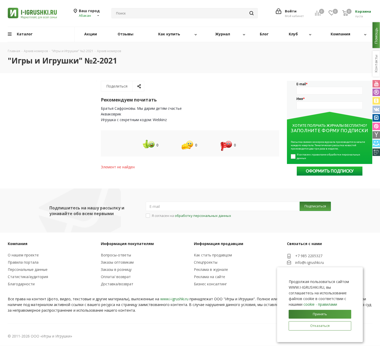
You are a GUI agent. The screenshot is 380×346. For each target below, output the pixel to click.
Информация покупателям (127, 243)
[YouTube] (376, 84)
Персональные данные (28, 269)
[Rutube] (376, 92)
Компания (17, 243)
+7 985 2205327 (308, 255)
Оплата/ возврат (116, 276)
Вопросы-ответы (116, 255)
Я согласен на (191, 215)
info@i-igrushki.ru (309, 262)
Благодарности (21, 283)
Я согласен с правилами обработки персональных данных (329, 156)
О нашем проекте (23, 255)
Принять (320, 314)
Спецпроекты (205, 262)
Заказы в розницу (116, 269)
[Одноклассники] (376, 101)
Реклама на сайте (209, 276)
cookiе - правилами (320, 304)
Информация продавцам (218, 243)
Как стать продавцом (213, 255)
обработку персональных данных (203, 215)
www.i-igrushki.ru (174, 298)
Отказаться (320, 325)
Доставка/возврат (117, 283)
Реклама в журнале (211, 269)
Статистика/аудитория (28, 276)
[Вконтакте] (376, 109)
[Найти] (251, 13)
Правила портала (23, 262)
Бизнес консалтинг (210, 283)
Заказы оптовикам (117, 262)
